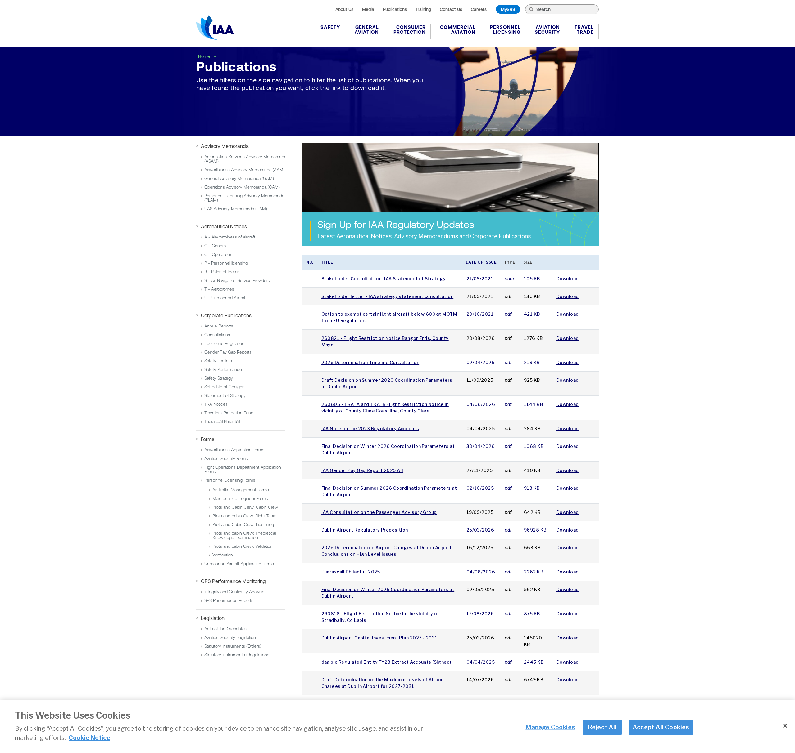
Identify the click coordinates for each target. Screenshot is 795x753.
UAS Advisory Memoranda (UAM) (235, 209)
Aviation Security (547, 30)
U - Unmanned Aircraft (225, 298)
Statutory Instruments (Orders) (232, 646)
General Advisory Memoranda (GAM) (239, 178)
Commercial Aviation (457, 30)
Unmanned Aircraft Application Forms (239, 563)
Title (327, 262)
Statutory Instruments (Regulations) (237, 655)
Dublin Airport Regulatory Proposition (364, 529)
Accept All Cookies (661, 727)
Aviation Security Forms (226, 458)
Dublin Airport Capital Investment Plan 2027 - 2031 (379, 637)
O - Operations (218, 254)
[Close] (785, 726)
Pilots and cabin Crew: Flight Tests (244, 516)
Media (368, 9)
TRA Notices (216, 404)
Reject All (602, 727)
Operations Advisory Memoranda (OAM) (242, 187)
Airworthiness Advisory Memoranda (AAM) (244, 169)
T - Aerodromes (219, 289)
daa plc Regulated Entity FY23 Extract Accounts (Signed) (386, 662)
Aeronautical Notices (224, 226)
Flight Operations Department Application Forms (242, 469)
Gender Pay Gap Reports (228, 352)
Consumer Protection (409, 30)
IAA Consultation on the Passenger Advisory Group (379, 512)
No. (309, 262)
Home (204, 56)
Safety (330, 27)
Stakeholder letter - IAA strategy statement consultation (387, 296)
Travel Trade (584, 30)
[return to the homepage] (215, 27)
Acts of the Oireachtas (225, 628)
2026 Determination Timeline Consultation (370, 362)
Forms (207, 439)
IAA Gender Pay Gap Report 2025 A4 (362, 470)
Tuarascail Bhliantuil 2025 (350, 571)
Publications (395, 9)
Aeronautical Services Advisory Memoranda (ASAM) (245, 158)
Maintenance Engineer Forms (240, 498)
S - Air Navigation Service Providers (237, 280)
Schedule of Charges (224, 387)
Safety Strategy (218, 378)
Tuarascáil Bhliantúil (222, 421)
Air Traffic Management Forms (240, 490)
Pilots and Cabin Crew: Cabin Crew (245, 507)
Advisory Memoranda (225, 146)
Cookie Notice (89, 737)
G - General (215, 245)
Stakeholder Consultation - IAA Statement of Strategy (383, 278)
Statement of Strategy (225, 395)
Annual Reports (218, 326)
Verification (222, 555)
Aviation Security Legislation (230, 637)
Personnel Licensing (505, 30)
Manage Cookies (550, 727)
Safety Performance (223, 369)
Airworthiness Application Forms (234, 450)
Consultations (217, 334)
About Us (344, 9)
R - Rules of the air (221, 272)
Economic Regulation (224, 343)
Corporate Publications (226, 315)
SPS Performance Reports (228, 600)
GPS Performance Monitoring (233, 581)
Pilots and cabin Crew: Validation (242, 546)
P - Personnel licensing (226, 263)
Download (567, 278)
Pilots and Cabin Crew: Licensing (243, 524)
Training (423, 9)
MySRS (508, 9)
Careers (479, 9)
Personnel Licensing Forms (229, 480)
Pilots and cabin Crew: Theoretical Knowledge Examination (244, 535)
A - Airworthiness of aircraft (229, 237)
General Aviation (367, 30)
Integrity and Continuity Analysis (234, 592)
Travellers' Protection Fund (228, 413)
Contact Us (451, 9)
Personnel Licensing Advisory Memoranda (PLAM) (244, 198)
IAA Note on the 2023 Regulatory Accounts (370, 428)
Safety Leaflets (218, 361)
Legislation (213, 618)
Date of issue (481, 262)
